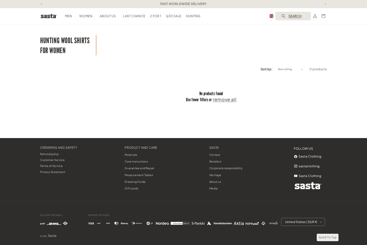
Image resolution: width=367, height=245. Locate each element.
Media (213, 188)
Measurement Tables (139, 175)
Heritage (215, 175)
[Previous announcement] (41, 3)
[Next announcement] (325, 3)
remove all (224, 99)
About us (215, 181)
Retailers (215, 161)
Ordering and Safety (58, 148)
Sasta (214, 148)
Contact (214, 154)
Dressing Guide (135, 181)
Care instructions (136, 161)
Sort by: (266, 69)
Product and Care (141, 148)
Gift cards (131, 188)
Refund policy (49, 154)
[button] (70, 16)
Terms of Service (51, 166)
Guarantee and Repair (139, 168)
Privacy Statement (52, 172)
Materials (131, 154)
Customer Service (52, 160)
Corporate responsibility (226, 168)
